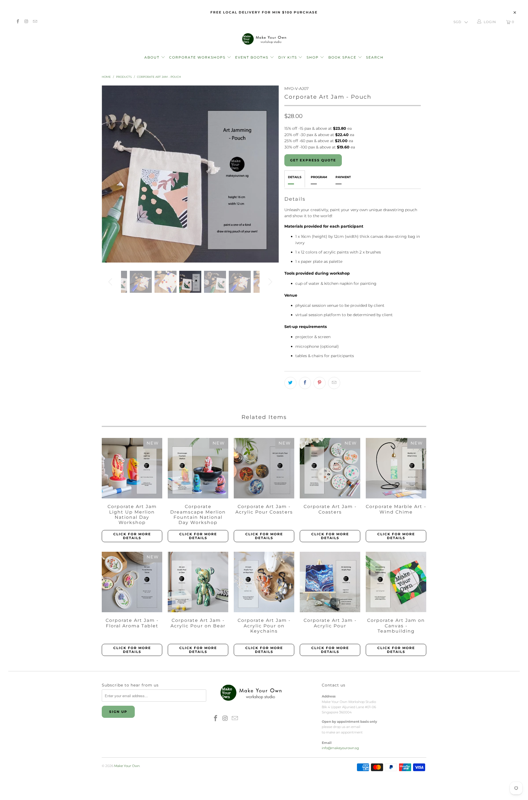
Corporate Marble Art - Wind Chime (396, 468)
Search (375, 57)
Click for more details (132, 536)
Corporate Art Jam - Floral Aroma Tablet (132, 582)
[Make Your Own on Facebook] (17, 22)
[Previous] (111, 174)
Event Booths (252, 57)
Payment (343, 177)
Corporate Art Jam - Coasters (330, 468)
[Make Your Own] (264, 38)
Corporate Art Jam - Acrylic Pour (330, 582)
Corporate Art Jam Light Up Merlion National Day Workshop (132, 468)
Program (319, 177)
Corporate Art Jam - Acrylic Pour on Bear (198, 582)
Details (294, 177)
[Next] (269, 174)
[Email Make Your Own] (34, 22)
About (152, 57)
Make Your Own (127, 766)
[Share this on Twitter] (290, 383)
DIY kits (288, 57)
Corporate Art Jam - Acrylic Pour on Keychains (264, 582)
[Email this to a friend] (334, 383)
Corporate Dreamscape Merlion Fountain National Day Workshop (198, 468)
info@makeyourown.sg (340, 748)
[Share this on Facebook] (305, 383)
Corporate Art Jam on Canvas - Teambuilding (396, 582)
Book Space (343, 57)
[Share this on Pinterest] (320, 383)
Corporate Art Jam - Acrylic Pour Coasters (264, 468)
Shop (313, 57)
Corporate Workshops (198, 57)
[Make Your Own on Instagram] (26, 22)
